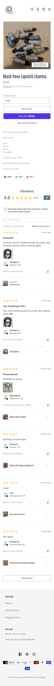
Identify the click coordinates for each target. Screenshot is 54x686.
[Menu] (49, 9)
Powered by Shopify (38, 677)
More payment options (27, 122)
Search (8, 603)
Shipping (7, 86)
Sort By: (35, 226)
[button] (41, 197)
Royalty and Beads (22, 677)
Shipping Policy (12, 617)
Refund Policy (12, 610)
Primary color (9, 95)
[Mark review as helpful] (48, 271)
